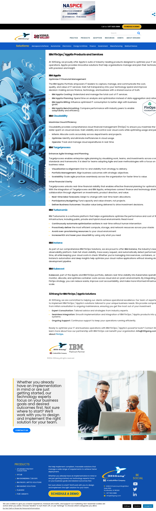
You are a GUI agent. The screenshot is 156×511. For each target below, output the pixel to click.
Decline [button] (137, 506)
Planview (20, 490)
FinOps (59, 334)
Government (103, 46)
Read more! (127, 219)
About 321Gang (133, 38)
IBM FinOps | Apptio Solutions (29, 482)
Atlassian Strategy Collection (25, 470)
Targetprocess (61, 147)
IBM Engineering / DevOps (27, 478)
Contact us (21, 430)
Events (120, 38)
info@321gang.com (114, 496)
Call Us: (110, 26)
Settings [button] (127, 506)
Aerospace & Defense (40, 46)
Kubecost (58, 268)
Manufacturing (116, 46)
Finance (93, 46)
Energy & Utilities (80, 46)
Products (85, 38)
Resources (109, 38)
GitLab (19, 475)
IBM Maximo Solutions (26, 486)
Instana (57, 242)
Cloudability (60, 115)
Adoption (97, 38)
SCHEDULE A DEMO (131, 26)
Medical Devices (131, 46)
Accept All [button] (148, 506)
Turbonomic (60, 210)
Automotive (55, 46)
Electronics (67, 46)
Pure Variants (22, 494)
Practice (74, 38)
